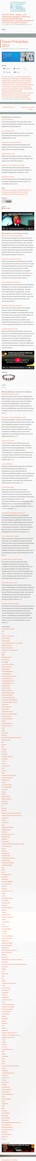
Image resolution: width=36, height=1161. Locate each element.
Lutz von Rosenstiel (7, 938)
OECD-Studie (5, 974)
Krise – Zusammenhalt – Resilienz (10, 536)
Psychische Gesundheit (13, 95)
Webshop (4, 1110)
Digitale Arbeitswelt (7, 777)
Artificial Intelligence (7, 718)
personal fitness (6, 988)
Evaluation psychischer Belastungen (11, 813)
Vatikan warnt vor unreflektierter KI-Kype (13, 165)
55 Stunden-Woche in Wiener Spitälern (12, 559)
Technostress (5, 97)
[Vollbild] (32, 229)
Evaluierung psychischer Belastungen (24, 84)
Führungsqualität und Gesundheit (10, 603)
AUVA (21, 82)
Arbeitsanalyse (6, 669)
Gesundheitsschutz (13, 88)
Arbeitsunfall (5, 709)
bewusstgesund (6, 740)
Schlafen (4, 1042)
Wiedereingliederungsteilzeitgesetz (11, 1122)
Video (3, 1101)
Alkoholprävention (7, 645)
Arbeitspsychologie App (8, 697)
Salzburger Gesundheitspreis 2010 (11, 1035)
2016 (3, 631)
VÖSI (3, 1106)
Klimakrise (4, 905)
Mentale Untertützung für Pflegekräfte (12, 235)
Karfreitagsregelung (7, 898)
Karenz (4, 896)
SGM (3, 1051)
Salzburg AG (5, 1030)
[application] (18, 221)
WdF (3, 1108)
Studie (24, 95)
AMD (3, 655)
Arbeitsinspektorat (16, 78)
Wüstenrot (5, 1136)
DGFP (3, 773)
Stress (20, 95)
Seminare (4, 1044)
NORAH (4, 969)
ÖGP (3, 978)
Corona (4, 763)
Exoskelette (5, 818)
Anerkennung (5, 659)
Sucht (3, 1063)
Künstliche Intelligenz (7, 917)
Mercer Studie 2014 (7, 952)
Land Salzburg (5, 922)
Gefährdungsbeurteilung (25, 86)
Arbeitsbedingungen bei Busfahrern (11, 282)
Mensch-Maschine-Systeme (15, 91)
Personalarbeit (18, 93)
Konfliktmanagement (7, 907)
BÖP (3, 747)
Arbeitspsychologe (23, 48)
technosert (5, 1075)
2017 (16, 76)
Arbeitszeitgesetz (7, 716)
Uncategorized (6, 1087)
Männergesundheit (7, 945)
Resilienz (4, 1021)
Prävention (25, 93)
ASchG (3, 721)
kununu (4, 919)
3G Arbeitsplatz (6, 638)
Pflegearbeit (5, 992)
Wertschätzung (6, 1118)
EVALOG (4, 811)
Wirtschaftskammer (7, 1127)
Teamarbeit (5, 1070)
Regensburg (5, 1018)
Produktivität (5, 997)
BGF (3, 742)
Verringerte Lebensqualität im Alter (11, 259)
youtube (4, 1139)
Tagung (28, 95)
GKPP (3, 870)
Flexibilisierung (6, 837)
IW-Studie (4, 888)
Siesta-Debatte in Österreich (9, 582)
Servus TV (4, 1047)
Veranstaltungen (17, 97)
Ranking (4, 1016)
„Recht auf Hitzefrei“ (7, 464)
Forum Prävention (6, 86)
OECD (3, 971)
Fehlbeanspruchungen (8, 827)
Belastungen (26, 82)
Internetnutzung (6, 884)
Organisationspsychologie (8, 93)
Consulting (4, 759)
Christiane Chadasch (7, 756)
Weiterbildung (25, 97)
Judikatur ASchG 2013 (7, 891)
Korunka (4, 912)
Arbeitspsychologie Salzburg (9, 192)
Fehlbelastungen (6, 829)
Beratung (4, 735)
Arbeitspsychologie (6, 80)
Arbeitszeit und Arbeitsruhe (9, 714)
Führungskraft (6, 853)
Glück (3, 872)
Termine (11, 97)
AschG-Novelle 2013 (7, 726)
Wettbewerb (5, 1120)
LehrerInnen (5, 926)
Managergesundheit (7, 943)
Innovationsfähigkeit (7, 881)
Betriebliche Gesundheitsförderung (11, 737)
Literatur (4, 933)
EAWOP (4, 794)
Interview (4, 886)
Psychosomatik (6, 1014)
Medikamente (5, 948)
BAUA (3, 730)
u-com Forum (5, 1082)
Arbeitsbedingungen (6, 78)
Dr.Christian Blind (6, 787)
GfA (3, 867)
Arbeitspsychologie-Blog (21, 194)
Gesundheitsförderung (8, 862)
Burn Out (4, 751)
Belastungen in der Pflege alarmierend (12, 305)
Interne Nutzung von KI (8, 131)
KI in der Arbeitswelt (7, 119)
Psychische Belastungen (8, 1004)
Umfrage (4, 1085)
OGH (3, 976)
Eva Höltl (4, 808)
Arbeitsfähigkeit (6, 674)
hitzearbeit (5, 877)
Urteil (3, 1096)
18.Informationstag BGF (8, 629)
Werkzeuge (5, 1115)
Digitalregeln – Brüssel (8, 176)
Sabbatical (4, 1023)
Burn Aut (4, 749)
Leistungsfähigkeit (28, 88)
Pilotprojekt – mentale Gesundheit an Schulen (14, 417)
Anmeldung (5, 662)
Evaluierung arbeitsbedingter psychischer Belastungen (16, 190)
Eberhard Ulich (6, 796)
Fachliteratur (5, 822)
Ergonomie (12, 84)
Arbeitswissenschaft (14, 82)
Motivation (5, 957)
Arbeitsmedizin (6, 688)
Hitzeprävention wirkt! (8, 440)
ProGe (3, 1002)
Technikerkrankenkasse (8, 1073)
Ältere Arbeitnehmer (7, 648)
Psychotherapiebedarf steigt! (10, 329)
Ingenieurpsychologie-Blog (12, 117)
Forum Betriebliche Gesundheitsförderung (13, 844)
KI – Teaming (5, 900)
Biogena (4, 744)
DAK (3, 768)
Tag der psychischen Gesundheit (10, 1066)
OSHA (3, 985)
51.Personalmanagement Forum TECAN (12, 643)
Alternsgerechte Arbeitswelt (24, 76)
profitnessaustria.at (7, 999)
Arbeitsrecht (28, 80)
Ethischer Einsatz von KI (8, 154)
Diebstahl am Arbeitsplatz (9, 775)
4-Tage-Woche (5, 640)
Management (5, 91)
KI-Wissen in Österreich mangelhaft (11, 142)
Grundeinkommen (6, 874)
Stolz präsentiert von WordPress (9, 1160)
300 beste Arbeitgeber (8, 636)
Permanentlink (26, 99)
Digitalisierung (5, 780)
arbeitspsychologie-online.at (18, 80)
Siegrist (4, 1054)
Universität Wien (6, 1089)
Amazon (4, 652)
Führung (4, 851)
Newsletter (5, 966)
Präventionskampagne (8, 487)
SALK (3, 1025)
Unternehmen (5, 1092)
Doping (4, 782)
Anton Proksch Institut (8, 664)
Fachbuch (4, 820)
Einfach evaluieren (6, 799)
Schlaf (3, 1040)
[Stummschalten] (29, 229)
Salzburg (4, 1028)
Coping (4, 761)
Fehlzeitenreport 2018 (8, 834)
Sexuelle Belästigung (7, 1049)
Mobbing (4, 955)
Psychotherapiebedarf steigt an (10, 394)
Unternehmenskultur (7, 1094)
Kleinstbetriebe (6, 903)
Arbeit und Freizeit (7, 666)
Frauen (4, 848)
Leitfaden (4, 931)
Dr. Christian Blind (6, 785)
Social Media (5, 1056)
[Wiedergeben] (4, 229)
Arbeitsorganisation (7, 690)
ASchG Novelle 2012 (7, 723)
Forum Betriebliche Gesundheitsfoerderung (17, 392)
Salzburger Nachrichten (8, 1037)
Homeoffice (5, 879)
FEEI (3, 825)
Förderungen (5, 841)
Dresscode (5, 789)
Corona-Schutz (6, 766)
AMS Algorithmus (6, 657)
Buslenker (4, 754)
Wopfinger (5, 1132)
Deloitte (4, 770)
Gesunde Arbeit (5, 88)
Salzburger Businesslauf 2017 (9, 1033)
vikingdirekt (5, 1103)
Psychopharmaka (6, 1011)
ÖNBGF (4, 981)
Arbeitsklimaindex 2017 (8, 683)
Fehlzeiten (4, 832)
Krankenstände (6, 914)
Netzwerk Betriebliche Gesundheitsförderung (14, 964)
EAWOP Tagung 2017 (8, 107)
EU (2, 806)
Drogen (4, 792)
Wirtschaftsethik (6, 1125)
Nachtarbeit (5, 962)
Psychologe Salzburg (7, 1009)
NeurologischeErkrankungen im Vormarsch (13, 513)
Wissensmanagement (7, 1129)
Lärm (3, 924)
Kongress (21, 88)
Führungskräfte (15, 86)
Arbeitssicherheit (6, 82)
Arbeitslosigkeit (6, 685)
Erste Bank (5, 803)
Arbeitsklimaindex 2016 (8, 681)
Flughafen (4, 839)
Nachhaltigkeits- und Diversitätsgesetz (12, 959)
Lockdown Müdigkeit (7, 936)
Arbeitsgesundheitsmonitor (9, 676)
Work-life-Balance (6, 1134)
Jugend (3, 893)
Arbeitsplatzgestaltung (26, 78)
